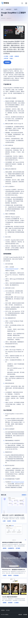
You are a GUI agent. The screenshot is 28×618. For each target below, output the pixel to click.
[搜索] (22, 3)
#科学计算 (6, 58)
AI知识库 (4, 575)
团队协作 (10, 575)
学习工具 (14, 521)
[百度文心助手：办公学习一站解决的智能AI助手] (14, 505)
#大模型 (11, 56)
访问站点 (7, 62)
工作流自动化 (15, 575)
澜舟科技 (4, 548)
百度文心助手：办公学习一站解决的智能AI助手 (13, 515)
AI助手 (4, 521)
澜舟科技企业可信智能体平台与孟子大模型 (12, 542)
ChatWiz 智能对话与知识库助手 (9, 596)
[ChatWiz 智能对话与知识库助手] (14, 587)
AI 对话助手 (16, 602)
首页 (2, 9)
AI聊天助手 (8, 9)
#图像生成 (17, 56)
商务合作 (20, 614)
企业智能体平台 (11, 548)
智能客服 (4, 602)
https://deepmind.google (11, 268)
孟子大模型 (18, 548)
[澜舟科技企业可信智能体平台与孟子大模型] (14, 532)
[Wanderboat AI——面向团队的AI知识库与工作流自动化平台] (14, 560)
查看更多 (24, 495)
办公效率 (9, 521)
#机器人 (11, 58)
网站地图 (25, 614)
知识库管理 (10, 602)
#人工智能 (6, 56)
